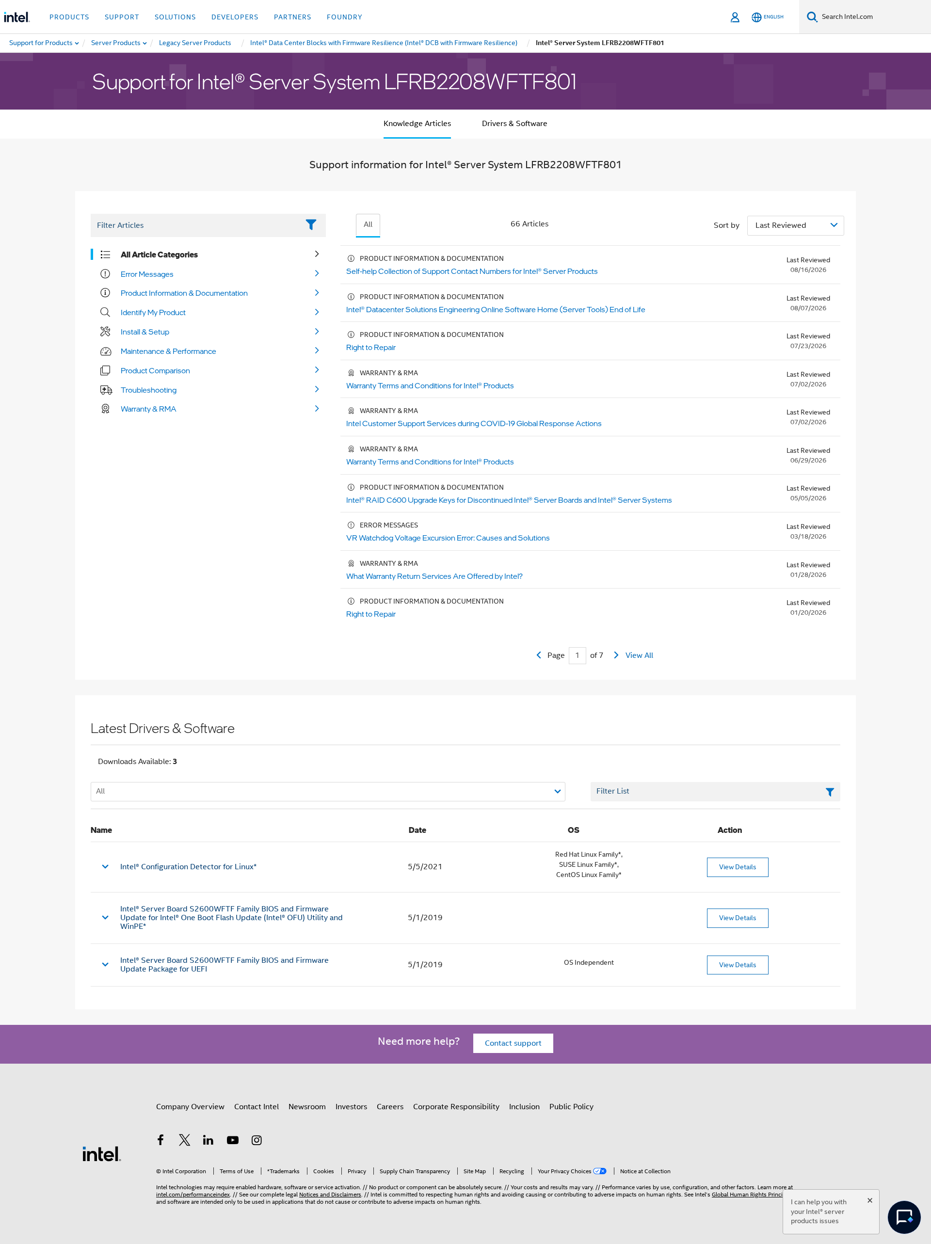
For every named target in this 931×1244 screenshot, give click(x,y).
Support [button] (122, 17)
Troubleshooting (149, 390)
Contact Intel (256, 1107)
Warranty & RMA (149, 409)
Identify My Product (153, 312)
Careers (390, 1107)
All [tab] (368, 224)
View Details (737, 866)
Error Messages (147, 274)
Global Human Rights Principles (752, 1194)
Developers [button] (234, 17)
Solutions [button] (175, 17)
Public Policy (571, 1107)
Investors (351, 1107)
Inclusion (524, 1107)
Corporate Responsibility (456, 1107)
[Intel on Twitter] (185, 1141)
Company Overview (190, 1107)
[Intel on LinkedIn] (208, 1141)
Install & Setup (145, 331)
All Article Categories (159, 254)
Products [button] (69, 17)
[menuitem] (116, 43)
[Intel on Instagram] (256, 1141)
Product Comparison (155, 370)
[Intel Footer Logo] (101, 1153)
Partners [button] (292, 17)
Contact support (513, 1043)
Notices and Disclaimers (330, 1194)
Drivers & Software (514, 123)
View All (639, 655)
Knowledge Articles (417, 123)
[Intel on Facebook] (160, 1141)
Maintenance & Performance (168, 351)
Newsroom (307, 1107)
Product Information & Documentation (184, 293)
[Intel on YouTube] (233, 1141)
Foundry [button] (345, 17)
